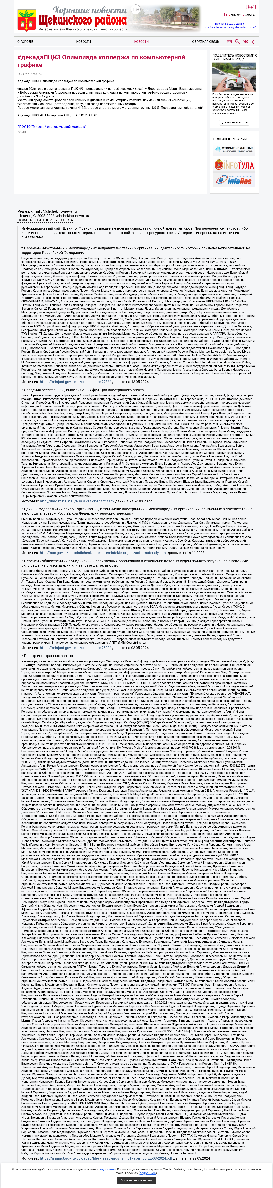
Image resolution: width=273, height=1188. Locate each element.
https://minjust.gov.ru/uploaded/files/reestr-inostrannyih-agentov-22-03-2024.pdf (106, 1158)
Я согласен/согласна (136, 1180)
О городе (25, 42)
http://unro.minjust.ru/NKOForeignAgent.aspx (77, 501)
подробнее (106, 1169)
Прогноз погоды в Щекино (230, 23)
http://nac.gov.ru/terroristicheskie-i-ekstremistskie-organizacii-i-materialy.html (103, 553)
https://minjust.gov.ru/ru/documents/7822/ (75, 648)
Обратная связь (205, 42)
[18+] (72, 19)
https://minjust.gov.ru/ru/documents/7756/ (75, 382)
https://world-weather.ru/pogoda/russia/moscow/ (230, 27)
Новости (83, 42)
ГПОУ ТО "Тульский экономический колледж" (51, 127)
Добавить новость (234, 122)
